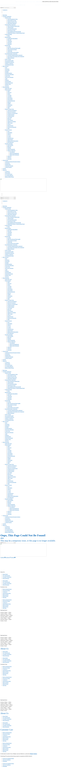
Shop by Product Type (9, 109)
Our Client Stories (8, 174)
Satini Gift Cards (8, 88)
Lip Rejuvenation (10, 116)
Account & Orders (6, 590)
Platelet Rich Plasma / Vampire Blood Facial (16, 33)
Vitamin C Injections (9, 63)
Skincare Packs (10, 125)
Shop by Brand (8, 89)
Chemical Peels (10, 27)
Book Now (5, 15)
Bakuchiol (9, 146)
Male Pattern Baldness (11, 23)
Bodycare (9, 118)
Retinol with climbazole (14, 154)
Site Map (4, 597)
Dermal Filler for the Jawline (13, 52)
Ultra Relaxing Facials (9, 64)
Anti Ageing (9, 132)
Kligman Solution (10, 57)
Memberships (8, 164)
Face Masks (9, 117)
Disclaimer (5, 761)
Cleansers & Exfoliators (12, 110)
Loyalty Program (8, 167)
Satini (8, 107)
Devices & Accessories (11, 127)
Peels (8, 128)
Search (1, 7)
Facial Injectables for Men (12, 19)
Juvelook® (9, 41)
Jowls (6, 78)
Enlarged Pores (10, 138)
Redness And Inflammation (12, 140)
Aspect (8, 93)
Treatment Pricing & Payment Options (12, 161)
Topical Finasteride (11, 149)
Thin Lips (7, 85)
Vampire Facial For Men (12, 21)
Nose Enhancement (9, 82)
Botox (8, 35)
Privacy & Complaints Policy (8, 758)
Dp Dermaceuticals (11, 100)
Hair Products (10, 120)
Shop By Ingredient (9, 143)
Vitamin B (9, 156)
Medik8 (8, 103)
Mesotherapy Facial (11, 30)
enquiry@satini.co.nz (4, 564)
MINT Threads (8, 59)
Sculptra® (9, 42)
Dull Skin (7, 71)
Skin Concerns (5, 66)
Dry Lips (9, 135)
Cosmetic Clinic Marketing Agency (39, 756)
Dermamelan (10, 99)
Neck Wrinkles (8, 81)
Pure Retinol (12, 152)
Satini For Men (8, 17)
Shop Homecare (6, 86)
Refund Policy (5, 596)
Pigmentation (10, 139)
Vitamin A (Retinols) (11, 150)
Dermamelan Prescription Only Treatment (15, 56)
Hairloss (9, 134)
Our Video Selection (9, 175)
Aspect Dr (9, 92)
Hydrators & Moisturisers (12, 113)
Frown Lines (7, 75)
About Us (5, 170)
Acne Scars (7, 68)
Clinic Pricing (5, 160)
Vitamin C (9, 157)
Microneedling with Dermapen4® (14, 31)
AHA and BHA (10, 145)
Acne (6, 67)
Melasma (7, 80)
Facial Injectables (8, 34)
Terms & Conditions (7, 759)
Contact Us (7, 171)
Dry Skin (9, 136)
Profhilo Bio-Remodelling (12, 38)
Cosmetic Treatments (7, 16)
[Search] (15, 7)
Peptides (9, 147)
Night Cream (9, 122)
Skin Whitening (10, 142)
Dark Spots (7, 70)
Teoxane (9, 106)
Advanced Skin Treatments (10, 24)
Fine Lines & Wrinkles (9, 74)
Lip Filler (9, 46)
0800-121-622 (3, 561)
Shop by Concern (8, 129)
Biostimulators (8, 37)
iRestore (9, 102)
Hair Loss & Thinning (9, 77)
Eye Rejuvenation (8, 73)
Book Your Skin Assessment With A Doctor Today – (29, 1)
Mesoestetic (9, 104)
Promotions (7, 163)
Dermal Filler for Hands (12, 49)
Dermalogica (9, 98)
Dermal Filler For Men (11, 20)
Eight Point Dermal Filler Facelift (13, 48)
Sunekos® (9, 44)
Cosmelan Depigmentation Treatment (14, 55)
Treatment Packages (9, 165)
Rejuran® (9, 39)
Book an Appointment (7, 589)
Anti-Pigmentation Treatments (11, 53)
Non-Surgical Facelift (9, 60)
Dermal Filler (7, 45)
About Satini (7, 172)
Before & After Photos (9, 176)
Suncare (9, 124)
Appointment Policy (7, 593)
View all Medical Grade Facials (13, 26)
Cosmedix (9, 96)
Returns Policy (6, 594)
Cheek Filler (9, 50)
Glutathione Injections (9, 62)
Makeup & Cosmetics (11, 121)
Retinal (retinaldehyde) (14, 153)
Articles (4, 168)
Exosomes (9, 158)
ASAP (8, 91)
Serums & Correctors (11, 111)
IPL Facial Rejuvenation (12, 28)
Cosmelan (9, 95)
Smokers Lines (8, 84)
